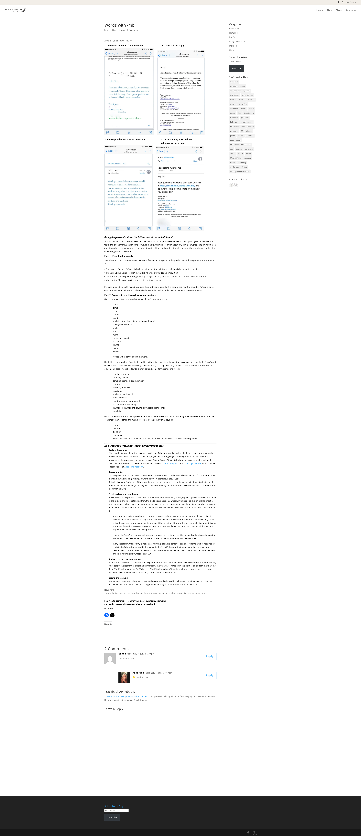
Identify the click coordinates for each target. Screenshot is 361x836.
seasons (239, 149)
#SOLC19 (243, 104)
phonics (249, 131)
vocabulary (242, 162)
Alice (339, 10)
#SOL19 (233, 104)
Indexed (233, 45)
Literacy (122, 30)
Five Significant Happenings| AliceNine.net (127, 696)
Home (319, 10)
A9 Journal (234, 28)
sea (231, 149)
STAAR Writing (236, 158)
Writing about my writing (239, 171)
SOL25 (232, 153)
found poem (249, 113)
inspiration (234, 126)
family (232, 113)
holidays (233, 122)
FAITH (251, 108)
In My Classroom (237, 41)
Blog (329, 10)
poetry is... (250, 135)
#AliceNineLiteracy (237, 86)
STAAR (248, 153)
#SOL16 (233, 99)
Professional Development (240, 144)
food (239, 113)
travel (232, 162)
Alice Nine (112, 30)
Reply (209, 657)
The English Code (193, 463)
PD (242, 131)
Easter (243, 108)
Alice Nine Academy (134, 466)
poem (232, 135)
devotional (234, 108)
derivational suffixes (195, 365)
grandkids (245, 117)
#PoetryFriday (247, 95)
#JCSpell (246, 91)
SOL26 (240, 153)
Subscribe (236, 68)
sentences (249, 149)
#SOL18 (251, 99)
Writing (244, 167)
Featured (233, 32)
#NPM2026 (234, 95)
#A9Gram (234, 82)
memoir (250, 126)
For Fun (232, 37)
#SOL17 (242, 99)
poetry (240, 135)
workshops (234, 167)
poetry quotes (235, 140)
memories (234, 131)
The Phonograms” (171, 463)
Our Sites (350, 2)
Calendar (350, 10)
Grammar (234, 117)
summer (247, 158)
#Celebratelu (235, 91)
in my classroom (246, 122)
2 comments (134, 30)
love (243, 126)
